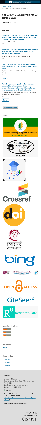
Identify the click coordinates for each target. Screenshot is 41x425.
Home (4, 7)
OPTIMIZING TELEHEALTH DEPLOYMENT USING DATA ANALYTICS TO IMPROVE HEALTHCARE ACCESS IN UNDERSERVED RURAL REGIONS (20, 37)
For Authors (6, 363)
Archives (10, 7)
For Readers (6, 360)
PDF (6, 78)
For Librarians (7, 366)
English (5, 347)
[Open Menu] (2, 2)
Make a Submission (10, 107)
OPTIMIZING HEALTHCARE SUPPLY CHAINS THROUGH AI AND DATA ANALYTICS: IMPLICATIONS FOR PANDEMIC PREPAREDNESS (20, 52)
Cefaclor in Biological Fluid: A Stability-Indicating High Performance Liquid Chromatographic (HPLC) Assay (19, 66)
